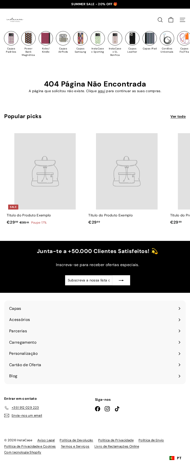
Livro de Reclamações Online (117, 446)
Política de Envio (151, 440)
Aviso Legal (46, 440)
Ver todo (178, 116)
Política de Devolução (76, 440)
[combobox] (175, 458)
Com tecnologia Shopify (22, 452)
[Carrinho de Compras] (171, 20)
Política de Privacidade (116, 440)
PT (179, 458)
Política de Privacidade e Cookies (30, 446)
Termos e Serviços (75, 446)
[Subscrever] (121, 280)
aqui (101, 91)
